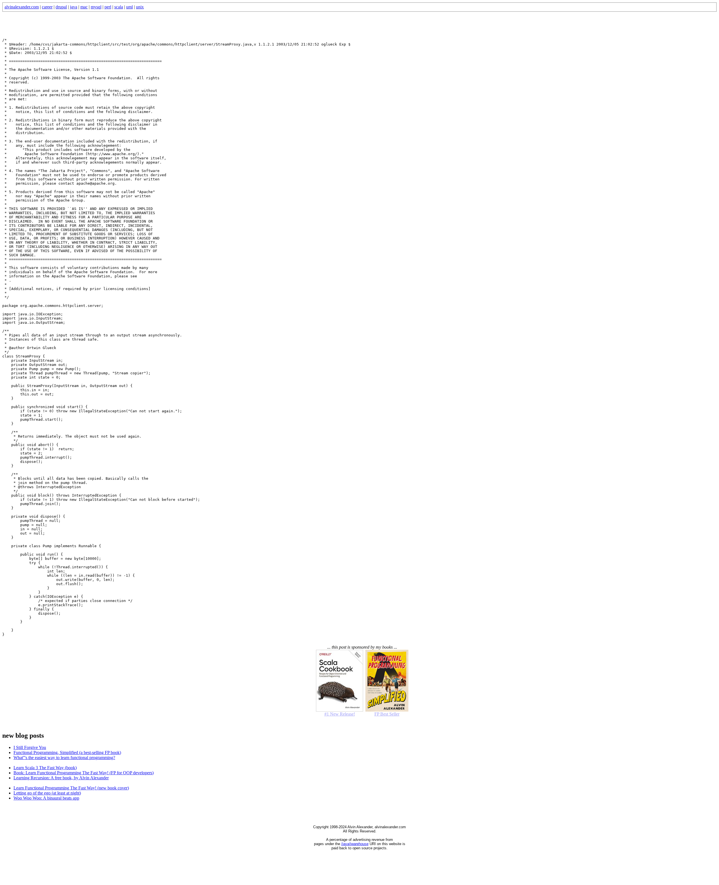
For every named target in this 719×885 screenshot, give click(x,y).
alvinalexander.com (21, 6)
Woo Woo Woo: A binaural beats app (46, 798)
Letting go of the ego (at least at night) (47, 793)
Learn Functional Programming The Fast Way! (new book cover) (71, 788)
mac (84, 6)
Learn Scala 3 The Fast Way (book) (45, 767)
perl (107, 6)
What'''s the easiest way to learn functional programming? (64, 757)
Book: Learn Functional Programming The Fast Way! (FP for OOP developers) (83, 772)
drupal (61, 6)
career (47, 6)
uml (129, 6)
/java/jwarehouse (354, 844)
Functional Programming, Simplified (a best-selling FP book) (67, 752)
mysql (96, 6)
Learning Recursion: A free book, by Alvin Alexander (61, 777)
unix (140, 6)
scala (118, 6)
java (73, 6)
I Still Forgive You (29, 747)
